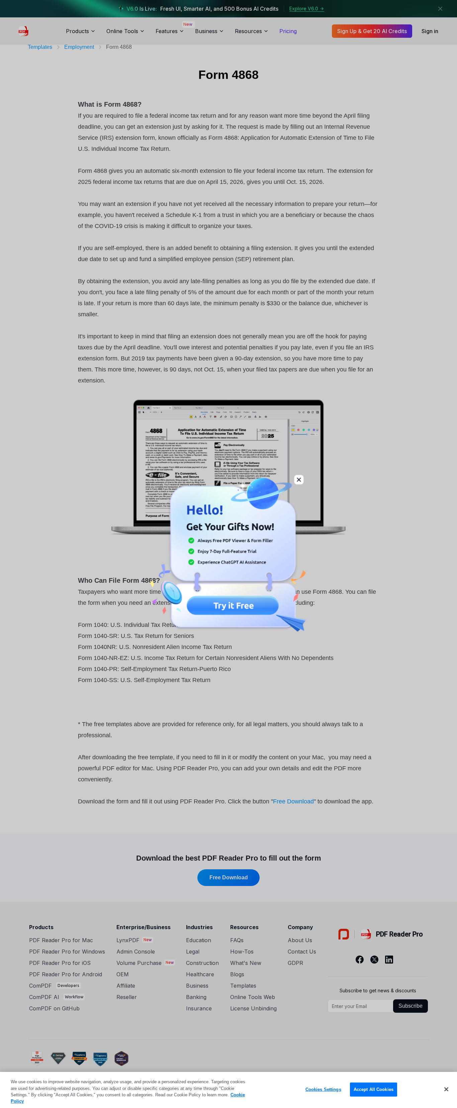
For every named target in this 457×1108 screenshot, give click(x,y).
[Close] (446, 1089)
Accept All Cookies (373, 1089)
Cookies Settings (323, 1089)
